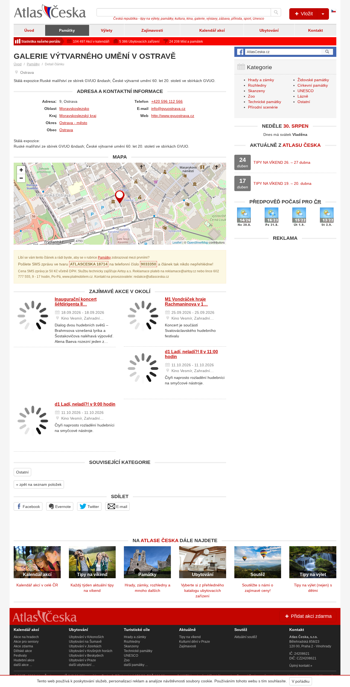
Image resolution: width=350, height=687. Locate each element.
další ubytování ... (82, 665)
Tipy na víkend (190, 637)
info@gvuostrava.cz (168, 108)
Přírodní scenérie (263, 107)
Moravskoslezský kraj (77, 115)
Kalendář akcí (212, 30)
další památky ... (136, 665)
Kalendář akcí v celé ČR (37, 585)
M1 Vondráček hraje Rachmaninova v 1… (186, 301)
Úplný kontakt (299, 666)
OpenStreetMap (197, 242)
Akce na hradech (26, 637)
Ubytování (269, 30)
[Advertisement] (285, 282)
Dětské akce (23, 651)
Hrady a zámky (261, 80)
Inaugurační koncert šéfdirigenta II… (76, 301)
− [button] (21, 178)
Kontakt (315, 30)
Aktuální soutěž (245, 637)
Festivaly (20, 655)
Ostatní (22, 472)
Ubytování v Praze (82, 660)
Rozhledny (257, 85)
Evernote (62, 506)
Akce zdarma (23, 646)
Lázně (303, 96)
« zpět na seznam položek (39, 484)
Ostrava (66, 130)
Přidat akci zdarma (311, 616)
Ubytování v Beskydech (86, 655)
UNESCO (306, 91)
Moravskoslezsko (74, 108)
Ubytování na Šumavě (85, 642)
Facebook (31, 506)
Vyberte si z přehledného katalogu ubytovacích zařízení (202, 590)
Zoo (251, 96)
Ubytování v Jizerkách (85, 646)
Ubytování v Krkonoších (86, 637)
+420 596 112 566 (167, 101)
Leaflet (177, 242)
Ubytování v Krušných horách (90, 651)
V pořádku (301, 681)
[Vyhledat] (276, 12)
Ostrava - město (73, 123)
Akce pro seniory (26, 642)
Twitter (92, 506)
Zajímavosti (152, 30)
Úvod (29, 30)
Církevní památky (313, 85)
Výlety (106, 30)
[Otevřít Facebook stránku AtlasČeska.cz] (285, 52)
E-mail (121, 506)
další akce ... (23, 665)
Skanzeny (256, 91)
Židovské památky (313, 80)
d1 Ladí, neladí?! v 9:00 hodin (85, 404)
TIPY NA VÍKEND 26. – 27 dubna (281, 162)
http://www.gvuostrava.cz (172, 115)
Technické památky (264, 102)
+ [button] (21, 169)
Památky (67, 30)
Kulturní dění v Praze (194, 642)
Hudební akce (24, 660)
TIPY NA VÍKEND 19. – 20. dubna (282, 183)
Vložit (306, 13)
